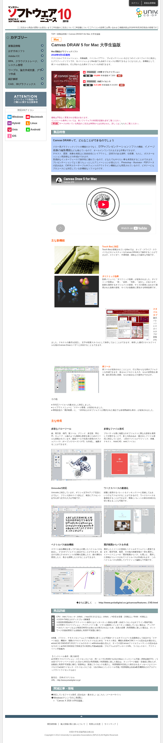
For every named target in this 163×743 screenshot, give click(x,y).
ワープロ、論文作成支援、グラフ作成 (25, 72)
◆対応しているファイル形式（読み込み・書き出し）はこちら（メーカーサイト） (86, 695)
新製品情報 (62, 34)
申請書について (82, 27)
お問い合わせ (112, 27)
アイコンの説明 (97, 27)
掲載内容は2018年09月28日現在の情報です (138, 27)
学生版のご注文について (63, 27)
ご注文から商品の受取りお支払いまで (35, 27)
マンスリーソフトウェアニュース (39, 14)
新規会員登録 (150, 3)
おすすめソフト (16, 51)
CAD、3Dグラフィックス (22, 84)
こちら (122, 123)
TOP (53, 34)
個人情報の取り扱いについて (72, 724)
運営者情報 (52, 724)
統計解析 (13, 79)
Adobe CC (14, 56)
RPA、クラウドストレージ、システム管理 (23, 63)
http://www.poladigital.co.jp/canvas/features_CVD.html (128, 602)
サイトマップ (110, 724)
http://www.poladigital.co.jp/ (69, 680)
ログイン (135, 3)
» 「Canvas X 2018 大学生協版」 (68, 700)
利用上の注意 (95, 724)
